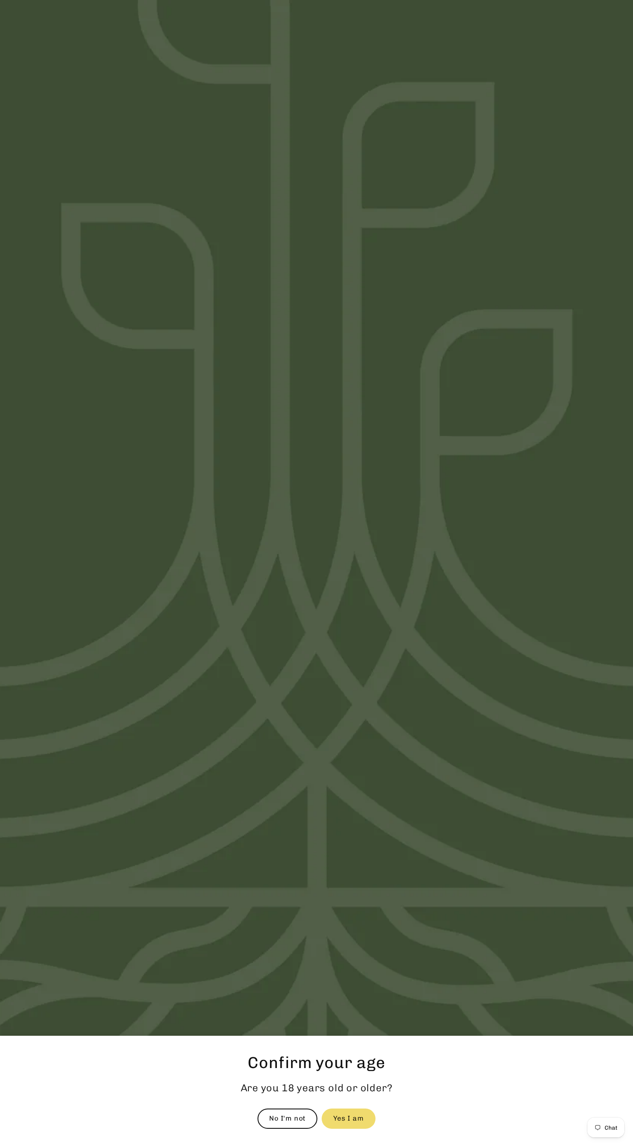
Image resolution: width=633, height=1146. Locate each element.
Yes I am (348, 1118)
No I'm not (287, 1118)
